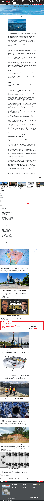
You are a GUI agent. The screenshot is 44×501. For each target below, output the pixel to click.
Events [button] (27, 4)
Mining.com (34, 487)
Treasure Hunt (13, 1)
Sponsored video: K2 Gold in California (12, 187)
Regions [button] (2, 4)
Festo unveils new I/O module (14, 468)
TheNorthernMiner (35, 486)
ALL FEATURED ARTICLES (22, 1)
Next (35, 328)
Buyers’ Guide (33, 1)
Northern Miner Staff (2, 319)
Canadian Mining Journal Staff (3, 450)
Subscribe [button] (35, 4)
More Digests (31, 328)
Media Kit (24, 486)
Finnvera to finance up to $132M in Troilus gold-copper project (39, 187)
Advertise (41, 4)
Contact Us (24, 487)
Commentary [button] (11, 4)
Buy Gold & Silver (41, 1)
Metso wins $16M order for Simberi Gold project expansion (30, 187)
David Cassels (1, 297)
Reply (2, 243)
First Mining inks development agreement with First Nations (21, 187)
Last (28, 478)
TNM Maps (37, 1)
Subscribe (40, 481)
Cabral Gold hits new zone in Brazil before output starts (14, 444)
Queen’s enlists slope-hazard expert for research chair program (4, 187)
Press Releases (29, 1)
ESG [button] (15, 4)
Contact (30, 4)
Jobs (26, 0)
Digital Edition (17, 1)
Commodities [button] (6, 4)
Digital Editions (14, 487)
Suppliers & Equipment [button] (21, 4)
